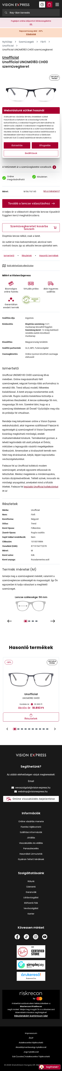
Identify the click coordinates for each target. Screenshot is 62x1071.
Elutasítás (17, 145)
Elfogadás (45, 145)
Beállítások (31, 153)
